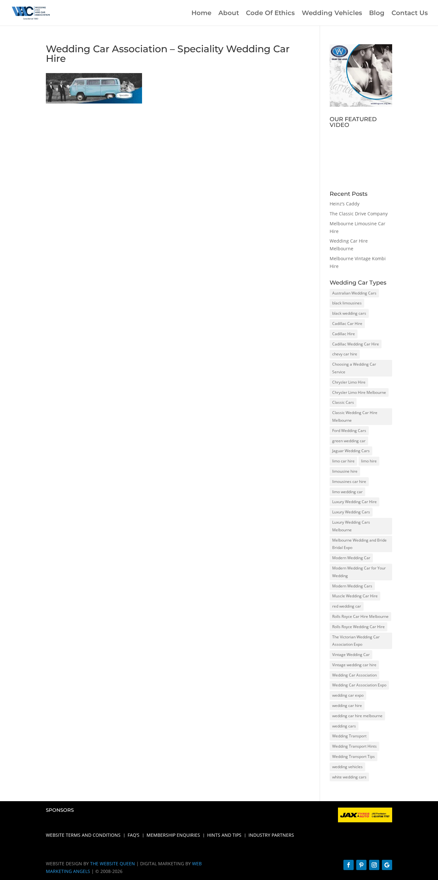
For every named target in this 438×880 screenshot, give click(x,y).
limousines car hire (349, 481)
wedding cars (344, 726)
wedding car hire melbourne (357, 715)
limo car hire (343, 461)
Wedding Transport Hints (354, 746)
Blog (376, 14)
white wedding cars (349, 777)
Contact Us (410, 14)
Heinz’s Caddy (344, 204)
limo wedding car (347, 491)
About (228, 14)
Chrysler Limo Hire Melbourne (359, 392)
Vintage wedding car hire (354, 665)
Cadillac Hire (343, 333)
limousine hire (345, 471)
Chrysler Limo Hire (349, 382)
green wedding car (349, 441)
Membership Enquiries (173, 835)
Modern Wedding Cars (352, 586)
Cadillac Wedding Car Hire (355, 344)
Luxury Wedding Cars (351, 512)
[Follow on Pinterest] (361, 865)
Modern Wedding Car (351, 557)
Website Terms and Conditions (83, 835)
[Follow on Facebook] (348, 865)
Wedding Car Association (354, 675)
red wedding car (346, 606)
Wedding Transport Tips (353, 756)
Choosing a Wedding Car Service (354, 368)
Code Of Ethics (270, 14)
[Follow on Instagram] (374, 865)
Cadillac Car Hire (347, 323)
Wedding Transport (349, 736)
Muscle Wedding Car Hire (355, 596)
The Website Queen (112, 863)
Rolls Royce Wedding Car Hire (358, 626)
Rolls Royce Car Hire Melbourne (360, 616)
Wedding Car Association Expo (359, 685)
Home (201, 14)
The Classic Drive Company (359, 214)
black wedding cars (349, 313)
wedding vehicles (347, 766)
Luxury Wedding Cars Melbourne (351, 526)
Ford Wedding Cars (349, 430)
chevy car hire (344, 354)
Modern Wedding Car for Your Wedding (359, 571)
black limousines (347, 303)
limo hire (369, 461)
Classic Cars (343, 402)
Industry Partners (271, 835)
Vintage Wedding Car (351, 654)
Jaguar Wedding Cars (351, 450)
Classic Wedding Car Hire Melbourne (354, 416)
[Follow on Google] (387, 865)
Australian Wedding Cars (354, 293)
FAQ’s (133, 835)
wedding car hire (347, 705)
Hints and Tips (224, 835)
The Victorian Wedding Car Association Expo (356, 640)
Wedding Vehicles (332, 14)
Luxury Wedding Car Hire (354, 501)
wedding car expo (348, 695)
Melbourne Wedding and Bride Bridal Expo (359, 544)
